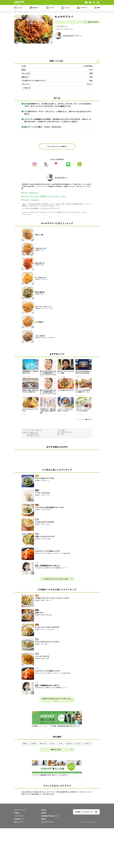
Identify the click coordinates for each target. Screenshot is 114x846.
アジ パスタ (84, 212)
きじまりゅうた (68, 35)
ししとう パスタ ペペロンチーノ (74, 212)
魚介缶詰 (32, 432)
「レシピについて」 (45, 208)
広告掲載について (19, 819)
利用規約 (16, 813)
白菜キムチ (25, 77)
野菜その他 (32, 434)
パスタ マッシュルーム (26, 214)
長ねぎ (24, 70)
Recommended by (80, 419)
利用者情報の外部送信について (50, 816)
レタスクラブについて (47, 822)
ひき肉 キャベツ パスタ (34, 212)
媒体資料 (43, 819)
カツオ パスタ (43, 212)
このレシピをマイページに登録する (57, 146)
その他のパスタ (38, 430)
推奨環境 (43, 813)
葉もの (31, 435)
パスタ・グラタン (30, 430)
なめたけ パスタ (25, 212)
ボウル (82, 111)
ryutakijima (35, 200)
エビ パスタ (64, 212)
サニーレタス (26, 73)
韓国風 (63, 430)
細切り (63, 106)
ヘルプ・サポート (19, 816)
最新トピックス (18, 822)
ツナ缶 (24, 66)
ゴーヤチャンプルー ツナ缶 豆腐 (54, 212)
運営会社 (43, 810)
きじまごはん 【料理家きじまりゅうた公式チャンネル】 (48, 196)
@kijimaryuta (33, 193)
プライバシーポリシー (20, 810)
